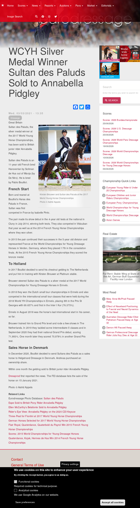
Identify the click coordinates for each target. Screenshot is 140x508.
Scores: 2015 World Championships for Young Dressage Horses (44, 433)
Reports (49, 5)
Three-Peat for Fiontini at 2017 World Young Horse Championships (45, 416)
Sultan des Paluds (54, 398)
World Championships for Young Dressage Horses (122, 209)
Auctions (65, 5)
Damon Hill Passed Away (119, 327)
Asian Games (113, 220)
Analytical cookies (28, 490)
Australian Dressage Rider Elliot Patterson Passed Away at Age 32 (122, 319)
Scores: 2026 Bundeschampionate (120, 120)
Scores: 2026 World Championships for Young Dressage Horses (121, 164)
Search (113, 100)
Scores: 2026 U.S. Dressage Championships (117, 130)
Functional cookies (29, 481)
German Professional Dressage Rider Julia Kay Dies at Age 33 (122, 334)
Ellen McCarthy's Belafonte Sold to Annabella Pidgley (38, 407)
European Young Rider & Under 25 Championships (122, 189)
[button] (105, 259)
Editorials (106, 5)
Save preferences (25, 502)
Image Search (15, 16)
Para (78, 5)
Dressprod (14, 376)
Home (10, 5)
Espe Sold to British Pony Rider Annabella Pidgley (36, 402)
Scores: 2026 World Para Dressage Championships (120, 141)
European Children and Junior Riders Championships (121, 196)
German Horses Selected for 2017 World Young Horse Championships (47, 420)
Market (91, 5)
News (35, 5)
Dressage (15, 117)
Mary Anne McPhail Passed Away (120, 300)
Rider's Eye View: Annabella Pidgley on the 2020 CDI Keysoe (42, 411)
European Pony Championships (122, 202)
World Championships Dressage (122, 215)
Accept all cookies (113, 502)
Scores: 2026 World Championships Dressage (121, 153)
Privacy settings (70, 464)
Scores (22, 5)
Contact (17, 459)
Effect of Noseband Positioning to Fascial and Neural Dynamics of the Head (122, 309)
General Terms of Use (27, 465)
